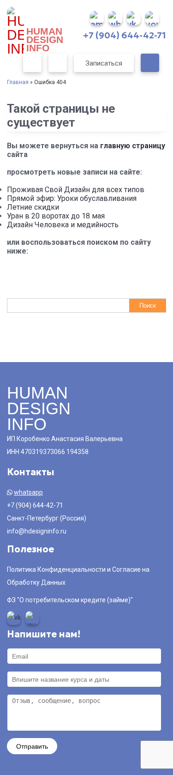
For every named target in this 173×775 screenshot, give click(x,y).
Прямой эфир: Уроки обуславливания (72, 198)
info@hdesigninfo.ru (36, 531)
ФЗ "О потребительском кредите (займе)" (70, 600)
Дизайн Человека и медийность (63, 224)
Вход (32, 63)
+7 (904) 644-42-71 (124, 35)
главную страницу (132, 145)
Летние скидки (33, 207)
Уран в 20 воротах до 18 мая (56, 216)
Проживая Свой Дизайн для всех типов (75, 189)
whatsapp (28, 492)
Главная (18, 82)
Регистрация (57, 63)
